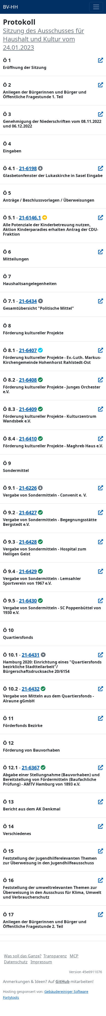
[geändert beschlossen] (40, 350)
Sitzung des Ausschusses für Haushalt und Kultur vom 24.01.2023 (43, 38)
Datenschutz (16, 962)
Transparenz (55, 956)
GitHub (62, 981)
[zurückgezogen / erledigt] (40, 168)
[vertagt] (44, 217)
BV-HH (10, 6)
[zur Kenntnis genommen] (40, 301)
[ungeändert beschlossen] (40, 379)
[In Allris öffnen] (100, 60)
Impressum (41, 962)
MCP (74, 956)
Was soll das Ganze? (22, 956)
